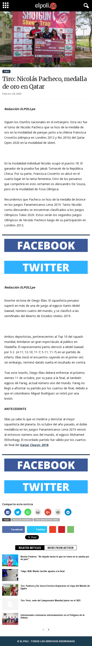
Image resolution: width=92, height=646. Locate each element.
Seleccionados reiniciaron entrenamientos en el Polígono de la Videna (53, 616)
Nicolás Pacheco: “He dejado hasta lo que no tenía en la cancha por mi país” (55, 558)
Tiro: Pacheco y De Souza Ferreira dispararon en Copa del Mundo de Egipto (55, 587)
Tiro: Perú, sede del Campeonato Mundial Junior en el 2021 (50, 600)
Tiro (6, 71)
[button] (85, 6)
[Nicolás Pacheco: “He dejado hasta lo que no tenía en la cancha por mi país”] (10, 560)
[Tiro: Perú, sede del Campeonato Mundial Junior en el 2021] (10, 604)
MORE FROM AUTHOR (60, 548)
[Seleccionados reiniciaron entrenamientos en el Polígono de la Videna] (10, 619)
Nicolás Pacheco (22, 519)
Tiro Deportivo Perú (46, 519)
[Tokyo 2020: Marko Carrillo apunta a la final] (10, 575)
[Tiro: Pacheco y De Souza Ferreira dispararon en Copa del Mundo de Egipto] (10, 590)
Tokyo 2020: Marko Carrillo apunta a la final (43, 571)
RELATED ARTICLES (30, 548)
